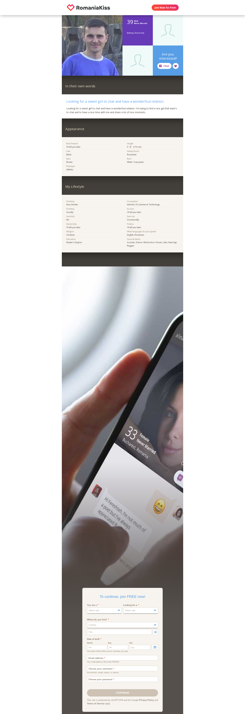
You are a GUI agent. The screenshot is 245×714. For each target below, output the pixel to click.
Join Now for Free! (165, 7)
